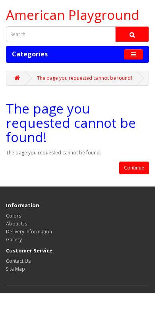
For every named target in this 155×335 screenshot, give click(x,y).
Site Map (15, 269)
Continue (134, 167)
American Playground (73, 15)
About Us (16, 223)
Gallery (14, 239)
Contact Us (18, 261)
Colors (13, 215)
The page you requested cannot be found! (84, 78)
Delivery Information (29, 231)
